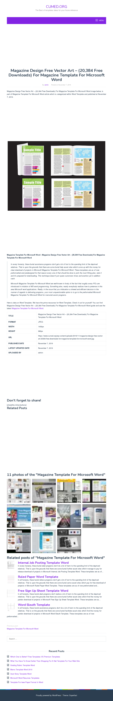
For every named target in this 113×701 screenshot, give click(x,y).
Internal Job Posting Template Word (43, 563)
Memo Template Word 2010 (21, 669)
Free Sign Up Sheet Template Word (43, 591)
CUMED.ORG (56, 6)
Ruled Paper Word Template (38, 577)
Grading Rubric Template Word (22, 665)
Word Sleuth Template (34, 605)
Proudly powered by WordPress (48, 695)
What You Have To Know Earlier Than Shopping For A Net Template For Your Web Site (45, 661)
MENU (101, 20)
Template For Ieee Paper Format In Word (26, 682)
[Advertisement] (56, 46)
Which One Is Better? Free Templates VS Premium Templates (35, 656)
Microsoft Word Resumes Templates (24, 678)
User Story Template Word (20, 673)
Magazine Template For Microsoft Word (27, 308)
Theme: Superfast (70, 695)
